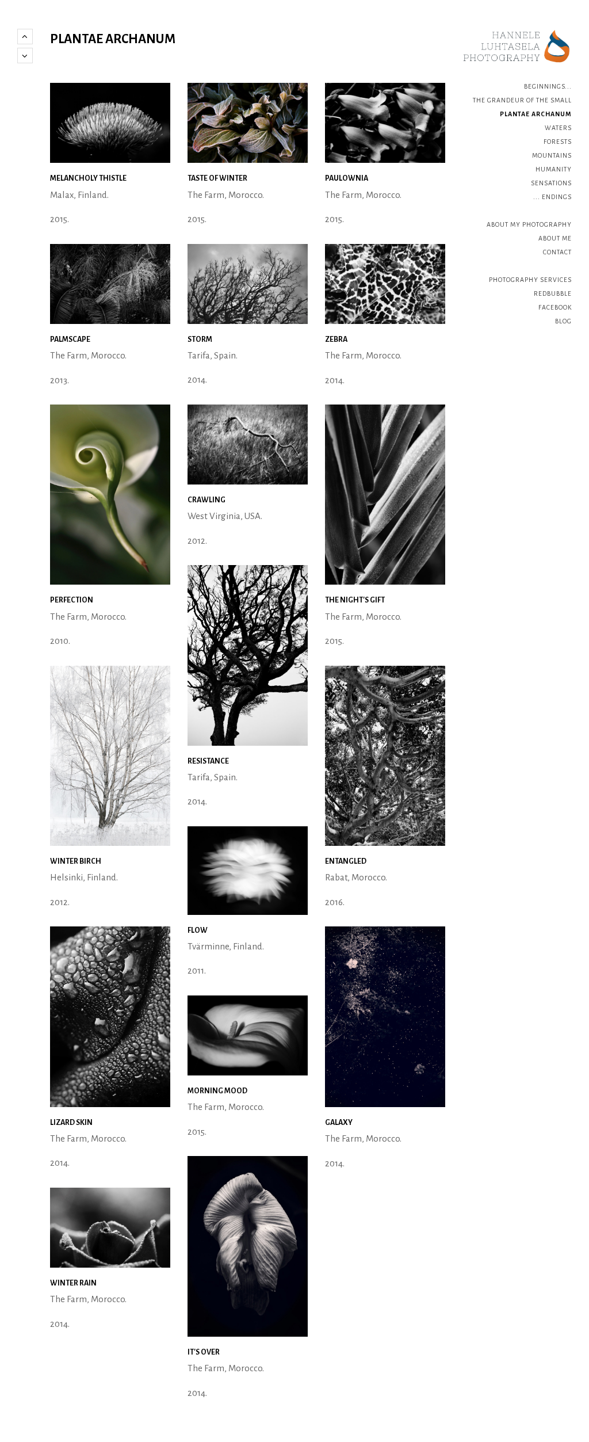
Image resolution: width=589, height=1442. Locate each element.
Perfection (71, 600)
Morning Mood (217, 1091)
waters (558, 127)
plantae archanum (536, 113)
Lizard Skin (71, 1123)
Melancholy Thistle (88, 178)
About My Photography (529, 224)
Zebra (336, 339)
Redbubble (553, 293)
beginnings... (548, 86)
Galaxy (339, 1123)
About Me (555, 238)
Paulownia (346, 178)
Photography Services (530, 279)
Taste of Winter (217, 178)
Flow (198, 930)
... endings (552, 196)
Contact (557, 252)
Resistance (208, 761)
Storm (200, 339)
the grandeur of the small (522, 100)
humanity (554, 169)
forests (558, 141)
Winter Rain (73, 1283)
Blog (563, 321)
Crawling (206, 500)
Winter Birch (75, 861)
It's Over (204, 1352)
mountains (552, 155)
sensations (551, 183)
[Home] (517, 46)
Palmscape (70, 339)
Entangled (345, 861)
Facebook (555, 307)
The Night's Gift (355, 600)
